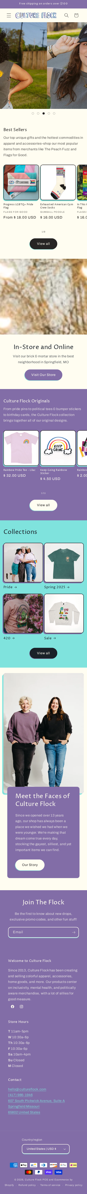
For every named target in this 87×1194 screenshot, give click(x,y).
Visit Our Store (43, 375)
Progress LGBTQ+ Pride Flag (18, 206)
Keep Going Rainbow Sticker (53, 472)
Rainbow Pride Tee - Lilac (19, 470)
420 (7, 638)
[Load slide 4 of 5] (48, 113)
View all (43, 243)
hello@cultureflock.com (27, 1089)
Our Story (30, 865)
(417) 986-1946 (20, 1095)
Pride (8, 587)
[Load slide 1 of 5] (32, 113)
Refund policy (27, 1185)
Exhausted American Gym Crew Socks (56, 206)
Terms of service (50, 1185)
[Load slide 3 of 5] (43, 113)
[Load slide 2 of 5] (38, 113)
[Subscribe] (74, 932)
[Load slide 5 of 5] (54, 113)
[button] (9, 15)
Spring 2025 (54, 587)
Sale (48, 638)
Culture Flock (33, 1179)
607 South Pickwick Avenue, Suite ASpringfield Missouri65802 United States (36, 1106)
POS (45, 1179)
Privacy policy (74, 1185)
